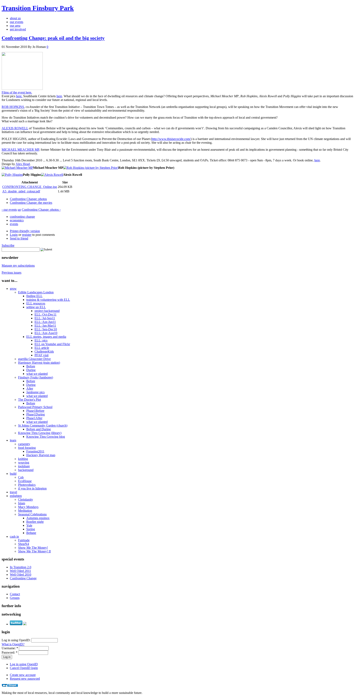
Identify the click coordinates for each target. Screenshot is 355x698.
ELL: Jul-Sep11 (45, 318)
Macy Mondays (28, 507)
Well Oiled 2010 (20, 574)
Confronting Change (23, 578)
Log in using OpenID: (16, 640)
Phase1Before (35, 410)
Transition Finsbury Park (38, 8)
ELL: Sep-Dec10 (46, 329)
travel (13, 492)
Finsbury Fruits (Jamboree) (35, 377)
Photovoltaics (27, 484)
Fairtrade (24, 540)
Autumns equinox (38, 518)
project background (47, 311)
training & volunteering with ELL (48, 299)
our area (15, 25)
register (26, 234)
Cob (21, 477)
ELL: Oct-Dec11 (45, 314)
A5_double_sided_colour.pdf (21, 191)
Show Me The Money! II (34, 551)
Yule (29, 525)
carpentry (24, 444)
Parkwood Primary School (35, 407)
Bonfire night (35, 521)
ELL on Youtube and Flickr (52, 344)
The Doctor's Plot (29, 399)
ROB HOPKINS (13, 107)
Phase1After (34, 418)
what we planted (37, 373)
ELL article (42, 348)
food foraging (27, 447)
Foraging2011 (35, 451)
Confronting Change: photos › (41, 209)
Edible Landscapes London (36, 292)
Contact (15, 594)
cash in (14, 536)
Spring (30, 529)
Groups (15, 598)
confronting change (22, 216)
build (13, 473)
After (29, 388)
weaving (23, 462)
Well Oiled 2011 (20, 571)
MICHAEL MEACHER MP (20, 149)
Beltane (31, 533)
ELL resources (35, 303)
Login (14, 234)
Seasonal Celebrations (32, 514)
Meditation (25, 510)
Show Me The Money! (33, 547)
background (25, 470)
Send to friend (19, 238)
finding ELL (34, 296)
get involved (18, 29)
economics (17, 220)
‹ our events (9, 209)
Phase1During (35, 414)
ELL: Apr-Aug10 (46, 333)
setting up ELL (36, 307)
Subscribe (8, 245)
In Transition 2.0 (20, 567)
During (31, 370)
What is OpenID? (13, 644)
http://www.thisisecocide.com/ (171, 139)
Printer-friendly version (25, 231)
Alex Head (23, 164)
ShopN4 (23, 544)
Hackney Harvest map (40, 455)
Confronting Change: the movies (31, 202)
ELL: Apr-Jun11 (45, 322)
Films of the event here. (17, 92)
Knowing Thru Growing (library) (39, 433)
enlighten (16, 496)
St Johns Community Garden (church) (42, 425)
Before (30, 366)
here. (19, 96)
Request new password (25, 678)
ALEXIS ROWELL (15, 128)
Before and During (38, 429)
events (14, 224)
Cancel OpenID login (24, 668)
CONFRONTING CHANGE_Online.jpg (29, 187)
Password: (9, 652)
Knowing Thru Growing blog (45, 436)
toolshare (24, 466)
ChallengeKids (44, 351)
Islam (21, 503)
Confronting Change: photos (28, 199)
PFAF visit (41, 355)
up (19, 209)
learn (13, 440)
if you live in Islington (32, 488)
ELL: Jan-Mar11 (45, 325)
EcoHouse (25, 481)
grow (13, 288)
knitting (23, 459)
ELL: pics (41, 340)
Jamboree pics (35, 392)
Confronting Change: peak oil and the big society (53, 38)
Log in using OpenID (24, 664)
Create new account (23, 675)
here (59, 96)
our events (16, 22)
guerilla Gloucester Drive (34, 359)
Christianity (25, 499)
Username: (10, 648)
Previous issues (11, 272)
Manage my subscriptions (18, 265)
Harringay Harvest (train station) (39, 362)
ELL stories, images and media (46, 336)
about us (15, 18)
